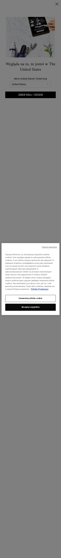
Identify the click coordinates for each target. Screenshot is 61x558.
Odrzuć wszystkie (49, 247)
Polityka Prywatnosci (39, 289)
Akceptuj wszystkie (30, 307)
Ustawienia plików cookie (30, 298)
